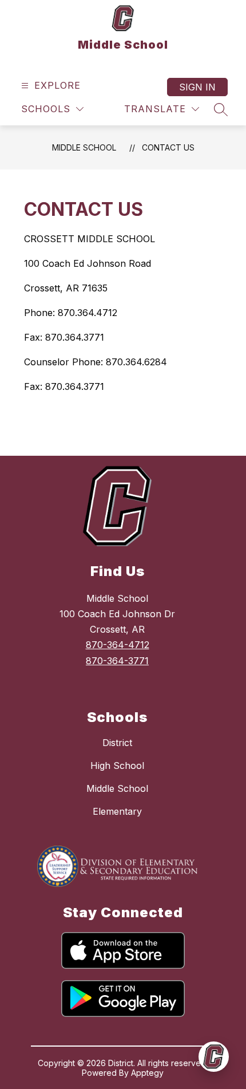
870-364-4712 (117, 644)
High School (117, 765)
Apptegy (147, 1073)
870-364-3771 (117, 660)
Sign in (197, 87)
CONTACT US (168, 147)
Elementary (117, 811)
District (117, 742)
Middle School (84, 147)
